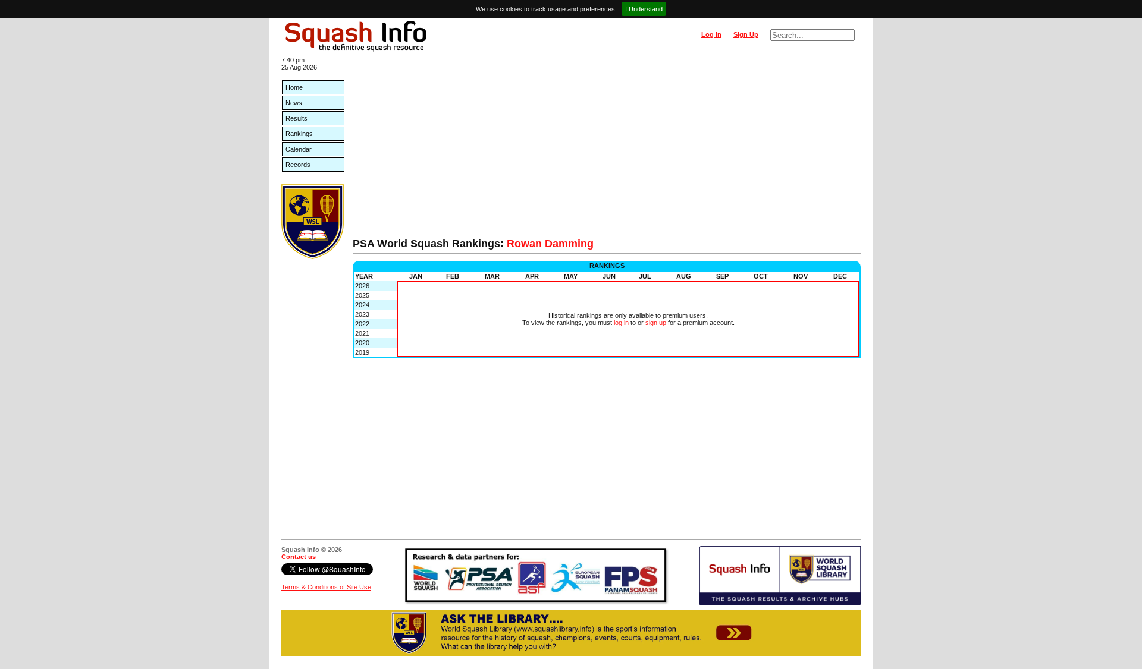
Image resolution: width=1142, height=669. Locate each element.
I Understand (644, 8)
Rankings (299, 133)
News (294, 102)
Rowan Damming (550, 244)
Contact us (298, 556)
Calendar (299, 149)
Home (294, 87)
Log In (711, 34)
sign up (655, 322)
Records (298, 164)
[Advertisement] (607, 148)
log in (621, 322)
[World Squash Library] (312, 256)
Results (297, 118)
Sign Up (745, 34)
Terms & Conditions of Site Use (326, 587)
